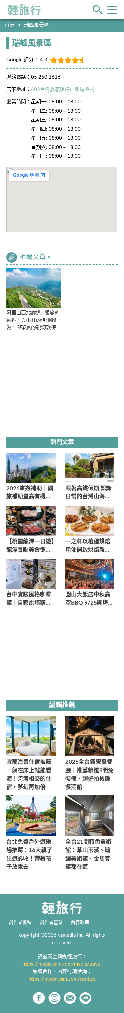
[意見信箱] (70, 998)
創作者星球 (51, 922)
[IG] (54, 998)
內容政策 (80, 922)
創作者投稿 (20, 922)
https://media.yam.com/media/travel (62, 964)
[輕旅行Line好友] (85, 998)
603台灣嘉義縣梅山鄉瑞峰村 (63, 89)
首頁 (10, 25)
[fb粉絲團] (39, 998)
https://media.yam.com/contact (62, 979)
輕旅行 (24, 9)
